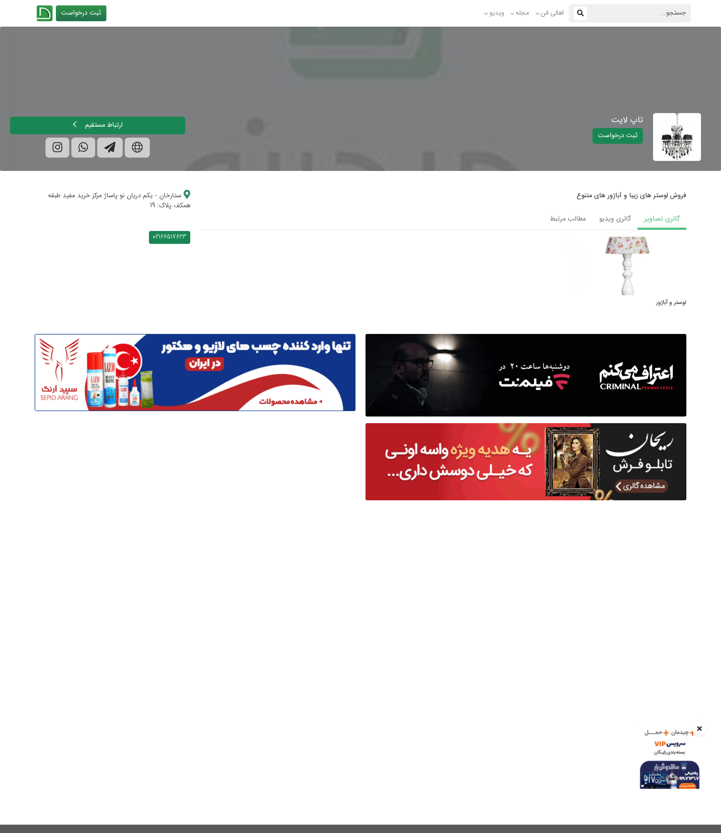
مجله (522, 13)
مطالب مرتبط (568, 219)
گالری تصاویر (662, 219)
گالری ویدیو (615, 219)
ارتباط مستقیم (103, 125)
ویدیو (496, 13)
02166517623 (170, 237)
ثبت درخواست (81, 13)
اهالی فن (552, 13)
